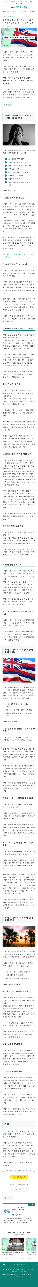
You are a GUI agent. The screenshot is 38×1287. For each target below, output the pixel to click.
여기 (16, 1222)
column (13, 16)
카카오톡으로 (23, 1271)
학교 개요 (30, 1269)
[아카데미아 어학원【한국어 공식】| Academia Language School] (19, 7)
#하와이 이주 (8, 1198)
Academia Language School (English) (14, 1269)
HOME (3, 1265)
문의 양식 (14, 1271)
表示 (9, 105)
